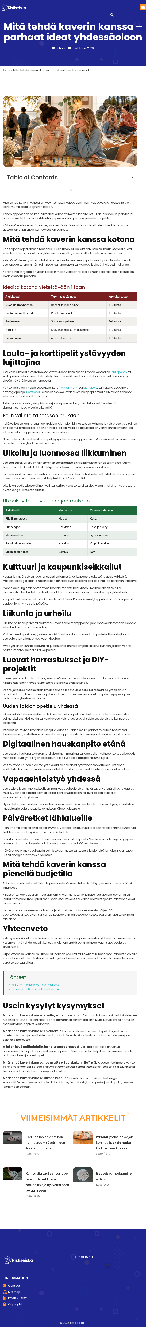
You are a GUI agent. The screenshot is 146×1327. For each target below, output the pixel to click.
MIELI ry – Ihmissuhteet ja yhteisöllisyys (35, 984)
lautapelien (119, 372)
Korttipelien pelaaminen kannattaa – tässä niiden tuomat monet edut (45, 1143)
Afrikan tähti (69, 388)
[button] (143, 7)
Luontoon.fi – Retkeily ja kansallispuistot (36, 988)
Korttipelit (33, 392)
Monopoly (90, 388)
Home (6, 70)
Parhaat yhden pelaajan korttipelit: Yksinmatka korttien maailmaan (114, 1143)
